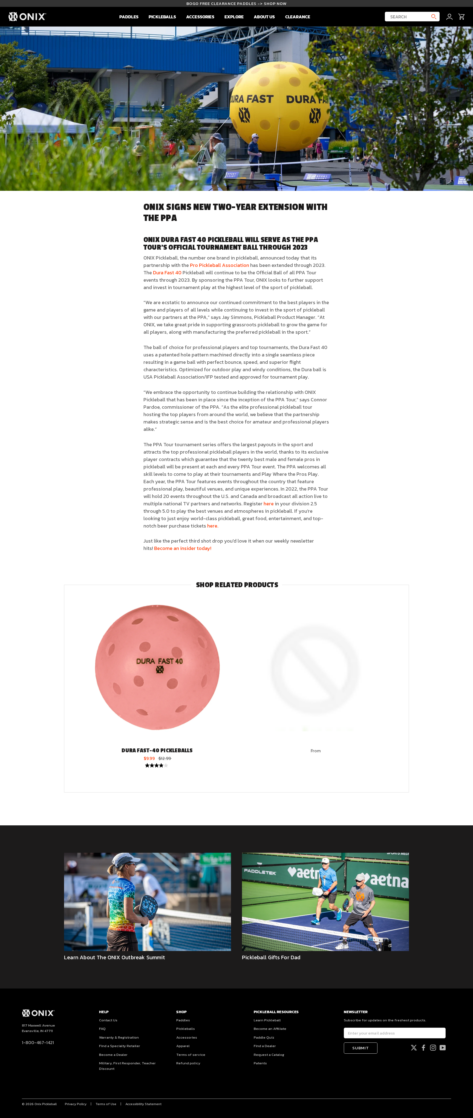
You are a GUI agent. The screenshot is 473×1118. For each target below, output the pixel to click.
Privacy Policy (75, 1104)
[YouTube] (443, 1047)
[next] (408, 688)
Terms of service (190, 1054)
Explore (234, 16)
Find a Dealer (265, 1045)
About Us (264, 16)
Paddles (129, 16)
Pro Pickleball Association (219, 265)
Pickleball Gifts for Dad (271, 957)
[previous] (64, 688)
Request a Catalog (269, 1054)
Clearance (297, 16)
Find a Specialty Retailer (119, 1045)
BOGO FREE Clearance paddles (236, 3)
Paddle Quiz (264, 1037)
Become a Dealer (113, 1054)
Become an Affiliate (270, 1028)
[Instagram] (433, 1047)
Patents (260, 1063)
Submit (360, 1048)
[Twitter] (414, 1047)
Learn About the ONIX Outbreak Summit (114, 957)
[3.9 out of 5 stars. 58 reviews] (157, 765)
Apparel (183, 1045)
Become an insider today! (182, 548)
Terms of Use (106, 1104)
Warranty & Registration (119, 1037)
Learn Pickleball (267, 1020)
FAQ (102, 1028)
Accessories (200, 16)
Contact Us (108, 1020)
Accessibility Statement (143, 1104)
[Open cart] (461, 16)
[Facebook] (423, 1047)
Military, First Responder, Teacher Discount (127, 1066)
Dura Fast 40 (167, 272)
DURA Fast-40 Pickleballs (157, 750)
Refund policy (188, 1063)
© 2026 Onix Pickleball (39, 1104)
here (269, 503)
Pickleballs (162, 16)
